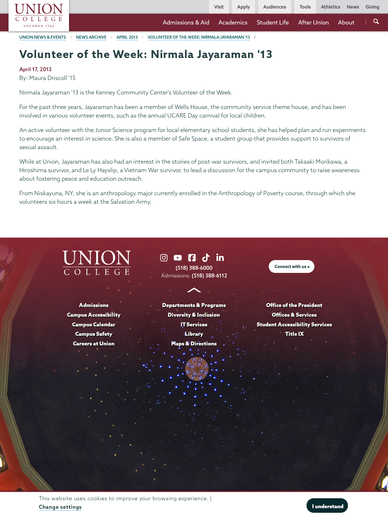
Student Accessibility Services (294, 324)
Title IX (294, 333)
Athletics (330, 7)
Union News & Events (42, 37)
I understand (327, 506)
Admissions (94, 305)
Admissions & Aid (186, 22)
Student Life (273, 22)
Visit (219, 7)
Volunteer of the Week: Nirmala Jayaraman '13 (199, 37)
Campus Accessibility (93, 314)
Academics (232, 22)
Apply (243, 7)
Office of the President (294, 305)
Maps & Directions (194, 343)
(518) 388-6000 (194, 268)
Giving (372, 7)
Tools (305, 7)
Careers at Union (93, 343)
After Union (313, 22)
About (346, 22)
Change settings (60, 507)
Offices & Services (294, 314)
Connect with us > (292, 266)
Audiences (274, 7)
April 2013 (127, 37)
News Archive (91, 37)
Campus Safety (93, 333)
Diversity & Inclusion (194, 314)
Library (194, 333)
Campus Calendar (93, 324)
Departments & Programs (194, 305)
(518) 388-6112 (209, 275)
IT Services (194, 324)
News (353, 7)
